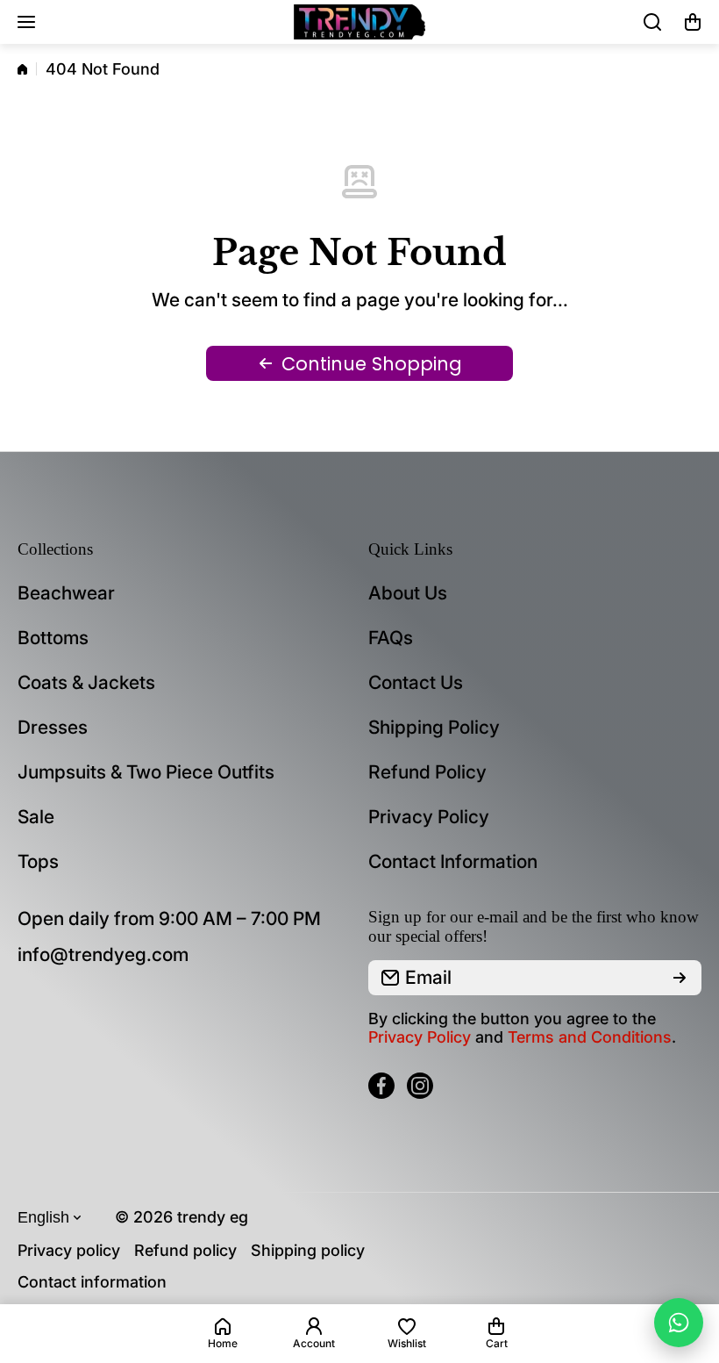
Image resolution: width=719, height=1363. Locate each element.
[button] (692, 22)
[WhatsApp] (678, 1322)
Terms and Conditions (590, 1037)
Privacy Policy (419, 1037)
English (43, 1217)
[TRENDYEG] (359, 22)
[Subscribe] (679, 977)
